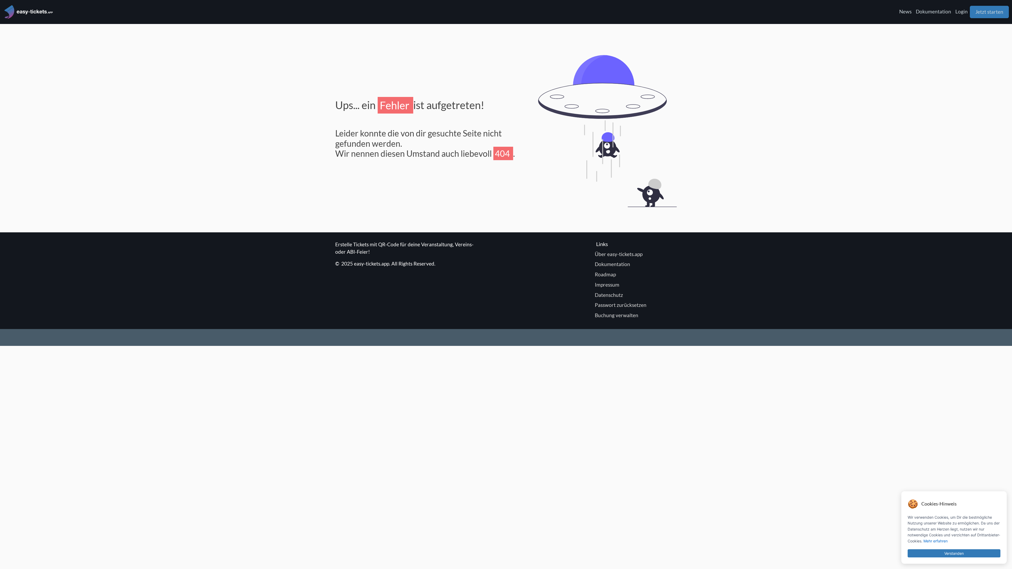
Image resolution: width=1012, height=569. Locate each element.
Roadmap (606, 274)
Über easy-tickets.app (619, 254)
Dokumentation (933, 11)
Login (961, 11)
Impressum (607, 285)
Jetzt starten (989, 12)
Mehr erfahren (935, 541)
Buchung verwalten (617, 315)
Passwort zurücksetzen (621, 305)
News (905, 11)
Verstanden (954, 553)
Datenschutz (609, 295)
